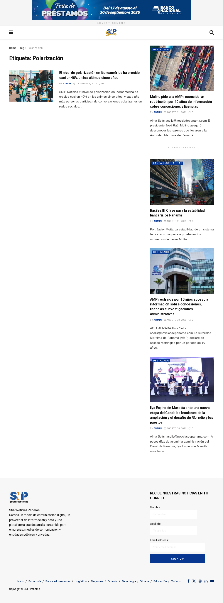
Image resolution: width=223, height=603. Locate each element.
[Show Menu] (11, 32)
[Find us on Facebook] (188, 581)
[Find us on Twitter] (194, 581)
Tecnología (129, 581)
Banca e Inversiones (58, 581)
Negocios (97, 581)
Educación (160, 581)
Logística (81, 581)
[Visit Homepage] (111, 32)
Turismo (176, 581)
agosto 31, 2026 (176, 112)
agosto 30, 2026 (176, 320)
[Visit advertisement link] (111, 10)
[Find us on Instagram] (200, 581)
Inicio (20, 581)
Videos (144, 581)
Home (12, 47)
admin (67, 83)
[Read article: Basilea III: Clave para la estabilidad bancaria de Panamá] (182, 182)
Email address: (159, 540)
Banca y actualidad (167, 163)
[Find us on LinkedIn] (206, 581)
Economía (35, 581)
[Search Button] (211, 32)
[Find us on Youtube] (212, 581)
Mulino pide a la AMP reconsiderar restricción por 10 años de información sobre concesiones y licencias (181, 102)
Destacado (161, 49)
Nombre (155, 507)
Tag (22, 47)
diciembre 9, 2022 (86, 83)
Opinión (113, 581)
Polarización (35, 47)
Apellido (155, 523)
